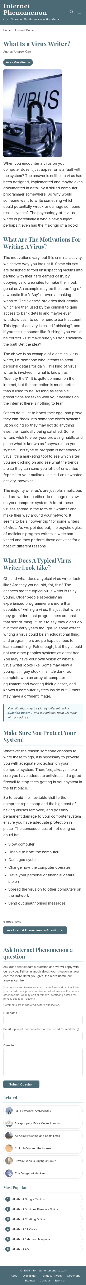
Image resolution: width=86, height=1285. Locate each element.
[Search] (71, 12)
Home (7, 30)
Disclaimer (30, 1275)
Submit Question (21, 1084)
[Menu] (79, 12)
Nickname (10, 1012)
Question (9, 1045)
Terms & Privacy (51, 1275)
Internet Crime (24, 30)
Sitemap (30, 1280)
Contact (45, 1280)
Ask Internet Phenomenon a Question (33, 930)
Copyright (73, 1275)
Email (41, 1029)
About (14, 1275)
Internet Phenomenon (25, 9)
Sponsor (60, 1280)
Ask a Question (16, 62)
